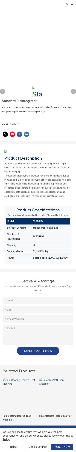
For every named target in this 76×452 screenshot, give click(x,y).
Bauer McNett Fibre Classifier (28, 415)
